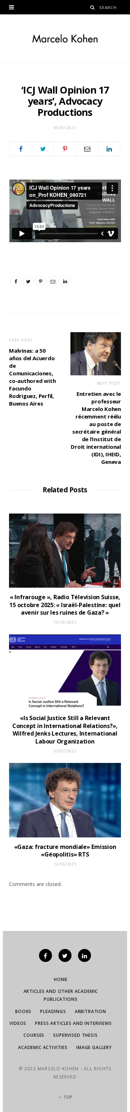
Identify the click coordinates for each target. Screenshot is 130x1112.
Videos (17, 1023)
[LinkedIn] (109, 149)
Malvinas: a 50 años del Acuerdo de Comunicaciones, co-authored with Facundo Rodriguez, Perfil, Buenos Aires (32, 377)
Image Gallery (94, 1047)
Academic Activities (43, 1047)
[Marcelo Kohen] (65, 38)
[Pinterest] (65, 149)
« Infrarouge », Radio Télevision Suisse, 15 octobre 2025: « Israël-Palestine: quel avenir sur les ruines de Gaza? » (64, 604)
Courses (33, 1035)
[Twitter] (65, 955)
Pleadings (53, 1011)
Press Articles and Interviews (73, 1023)
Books (23, 1011)
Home (60, 979)
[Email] (87, 149)
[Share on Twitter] (43, 149)
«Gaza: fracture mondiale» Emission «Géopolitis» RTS (65, 851)
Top (67, 1097)
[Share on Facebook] (21, 149)
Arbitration (90, 1011)
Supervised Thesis (75, 1035)
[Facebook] (45, 955)
